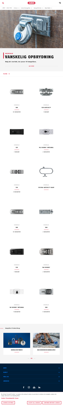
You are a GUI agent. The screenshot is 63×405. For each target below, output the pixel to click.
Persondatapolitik (10, 398)
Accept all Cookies (34, 402)
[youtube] (34, 387)
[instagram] (29, 387)
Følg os (6, 376)
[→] (34, 358)
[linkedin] (39, 387)
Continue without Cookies (52, 402)
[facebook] (24, 387)
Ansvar (16, 398)
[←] (29, 358)
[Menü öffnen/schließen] (60, 3)
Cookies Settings (8, 402)
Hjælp (5, 372)
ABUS (5, 368)
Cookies (3, 398)
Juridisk (6, 381)
